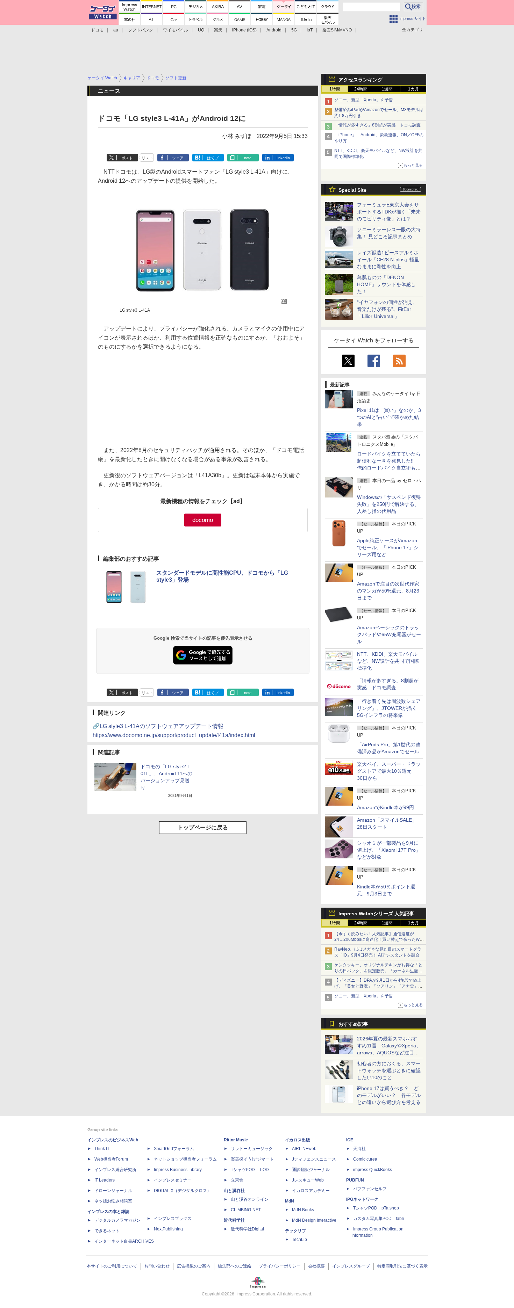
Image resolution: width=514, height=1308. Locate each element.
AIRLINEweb (304, 1148)
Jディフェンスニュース (314, 1159)
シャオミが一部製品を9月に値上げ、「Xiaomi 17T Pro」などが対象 (389, 850)
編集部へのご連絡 (234, 1266)
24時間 (360, 89)
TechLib (299, 1239)
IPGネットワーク (362, 1199)
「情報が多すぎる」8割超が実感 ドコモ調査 (377, 125)
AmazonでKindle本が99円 (385, 807)
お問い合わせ (157, 1266)
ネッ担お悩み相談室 (113, 1201)
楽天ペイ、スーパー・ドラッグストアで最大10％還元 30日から (389, 771)
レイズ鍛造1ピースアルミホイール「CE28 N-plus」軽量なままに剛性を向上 (388, 259)
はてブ (213, 158)
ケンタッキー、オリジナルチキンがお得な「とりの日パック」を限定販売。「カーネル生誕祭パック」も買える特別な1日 (378, 970)
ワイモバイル (175, 30)
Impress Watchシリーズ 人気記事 (376, 913)
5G (294, 30)
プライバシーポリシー (280, 1266)
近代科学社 (234, 1220)
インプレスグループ (351, 1266)
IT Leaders (104, 1180)
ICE (349, 1140)
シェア (178, 158)
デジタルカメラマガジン (117, 1220)
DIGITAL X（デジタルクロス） (182, 1190)
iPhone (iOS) (244, 30)
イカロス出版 (297, 1140)
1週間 (387, 89)
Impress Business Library (178, 1169)
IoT (310, 30)
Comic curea (365, 1159)
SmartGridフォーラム (174, 1148)
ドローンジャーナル (113, 1190)
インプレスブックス (173, 1218)
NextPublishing (168, 1229)
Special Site (352, 190)
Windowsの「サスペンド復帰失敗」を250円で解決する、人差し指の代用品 (389, 504)
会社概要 (316, 1266)
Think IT (101, 1148)
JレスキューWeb (308, 1180)
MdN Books (303, 1209)
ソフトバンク (140, 30)
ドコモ (97, 30)
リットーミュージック (252, 1148)
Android (273, 30)
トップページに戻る (203, 827)
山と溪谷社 (234, 1190)
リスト (147, 158)
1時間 (334, 89)
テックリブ (295, 1230)
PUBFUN (355, 1180)
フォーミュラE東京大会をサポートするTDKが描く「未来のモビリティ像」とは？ (389, 211)
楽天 (218, 30)
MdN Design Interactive (314, 1220)
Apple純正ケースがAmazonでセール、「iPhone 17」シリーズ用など (388, 547)
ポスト (127, 158)
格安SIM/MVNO (337, 30)
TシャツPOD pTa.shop (376, 1208)
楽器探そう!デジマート (252, 1159)
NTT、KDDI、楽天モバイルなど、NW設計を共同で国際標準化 (388, 661)
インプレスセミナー (173, 1180)
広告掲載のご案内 (193, 1266)
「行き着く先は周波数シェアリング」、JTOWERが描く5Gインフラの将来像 (389, 708)
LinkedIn (283, 158)
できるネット (107, 1230)
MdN (289, 1201)
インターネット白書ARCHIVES (124, 1241)
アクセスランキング (360, 79)
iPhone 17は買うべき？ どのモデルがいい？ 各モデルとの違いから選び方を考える (389, 1095)
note (247, 158)
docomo (202, 520)
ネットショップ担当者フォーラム (185, 1159)
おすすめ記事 (353, 1024)
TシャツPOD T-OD (250, 1169)
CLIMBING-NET (246, 1209)
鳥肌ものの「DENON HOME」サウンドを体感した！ (386, 284)
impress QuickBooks (372, 1169)
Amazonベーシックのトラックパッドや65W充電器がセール (389, 634)
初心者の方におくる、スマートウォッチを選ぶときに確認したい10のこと (389, 1070)
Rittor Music (236, 1140)
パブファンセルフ (370, 1188)
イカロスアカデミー (311, 1190)
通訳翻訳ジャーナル (311, 1169)
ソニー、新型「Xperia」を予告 (363, 99)
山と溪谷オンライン (250, 1199)
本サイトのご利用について (112, 1266)
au (115, 30)
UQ (201, 30)
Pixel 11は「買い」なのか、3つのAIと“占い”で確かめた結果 (389, 417)
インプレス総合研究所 (115, 1169)
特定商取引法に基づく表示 (402, 1266)
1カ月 (413, 89)
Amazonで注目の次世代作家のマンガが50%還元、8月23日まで (388, 591)
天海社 (359, 1148)
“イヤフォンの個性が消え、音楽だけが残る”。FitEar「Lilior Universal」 (387, 309)
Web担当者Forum (111, 1159)
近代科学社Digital (247, 1229)
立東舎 (237, 1180)
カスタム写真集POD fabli (378, 1218)
